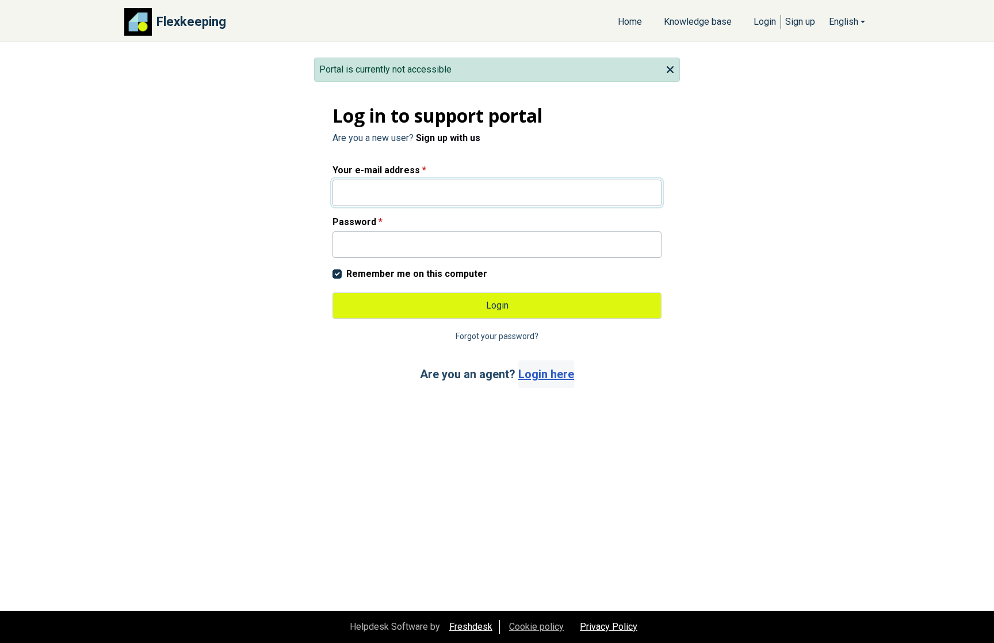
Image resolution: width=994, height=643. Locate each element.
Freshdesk (470, 626)
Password (357, 221)
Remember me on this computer (416, 273)
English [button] (843, 21)
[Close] (670, 68)
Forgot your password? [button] (497, 336)
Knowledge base (698, 21)
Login (765, 21)
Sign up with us (448, 137)
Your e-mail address (379, 170)
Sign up (800, 21)
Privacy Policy (608, 626)
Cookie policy (536, 626)
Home (630, 21)
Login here (546, 374)
